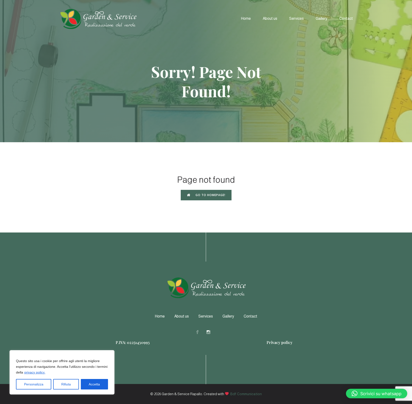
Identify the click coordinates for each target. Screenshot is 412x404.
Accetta (94, 384)
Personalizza (33, 384)
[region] (62, 372)
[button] (376, 393)
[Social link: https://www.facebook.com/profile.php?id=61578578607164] (200, 332)
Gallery (321, 18)
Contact (346, 18)
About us (270, 18)
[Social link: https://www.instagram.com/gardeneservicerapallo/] (211, 332)
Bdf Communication (246, 394)
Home (246, 18)
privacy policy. (34, 372)
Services (296, 18)
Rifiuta (66, 384)
